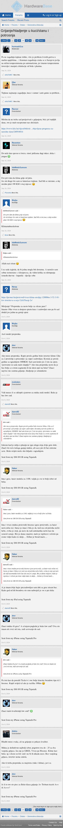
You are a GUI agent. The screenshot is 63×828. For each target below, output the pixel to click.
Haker (14, 468)
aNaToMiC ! (9, 75)
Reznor (15, 109)
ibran (6, 235)
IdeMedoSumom (19, 167)
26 (30, 40)
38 (37, 40)
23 (19, 40)
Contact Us (53, 822)
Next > (42, 40)
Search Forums (8, 20)
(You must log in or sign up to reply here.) (47, 806)
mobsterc (16, 382)
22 (16, 40)
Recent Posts (23, 20)
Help (60, 822)
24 (23, 40)
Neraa (14, 287)
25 (26, 40)
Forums (19, 15)
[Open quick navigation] (60, 25)
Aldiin (14, 731)
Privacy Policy (47, 825)
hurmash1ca (17, 46)
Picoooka (8, 193)
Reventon (16, 143)
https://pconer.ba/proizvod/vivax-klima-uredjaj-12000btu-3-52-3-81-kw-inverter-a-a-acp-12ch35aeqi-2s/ (30, 299)
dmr (14, 345)
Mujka (14, 200)
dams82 (8, 404)
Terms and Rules (34, 825)
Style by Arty (57, 825)
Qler (14, 82)
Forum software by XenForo (11, 825)
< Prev (3, 40)
